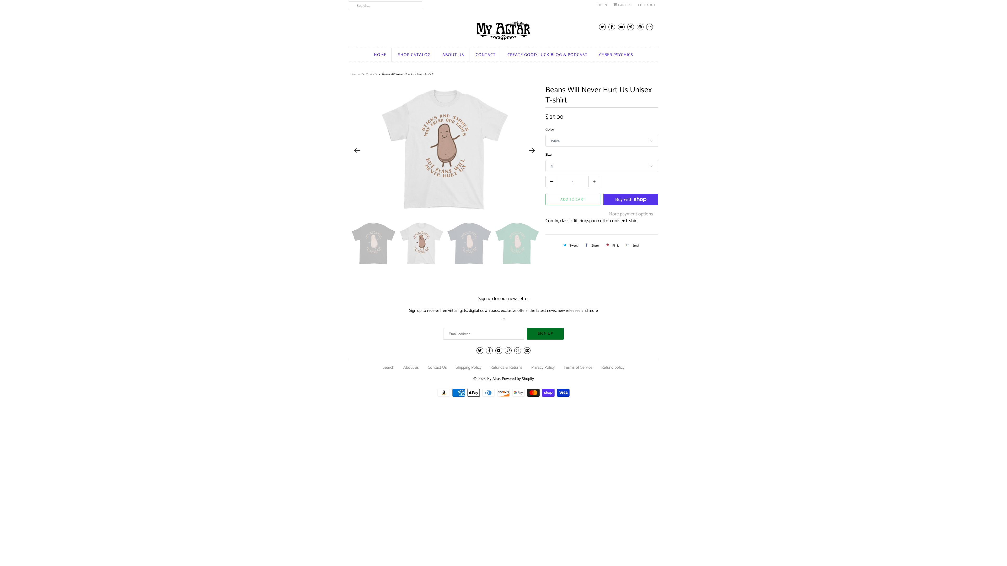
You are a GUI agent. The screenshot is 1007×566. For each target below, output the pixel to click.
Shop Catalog (414, 54)
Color (549, 130)
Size (548, 155)
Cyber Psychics (616, 54)
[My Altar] (503, 30)
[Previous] (357, 150)
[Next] (532, 150)
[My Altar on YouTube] (621, 27)
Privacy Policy (543, 367)
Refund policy (612, 367)
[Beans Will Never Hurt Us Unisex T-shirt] (444, 150)
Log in (601, 5)
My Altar (493, 378)
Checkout (647, 5)
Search (388, 367)
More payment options (631, 214)
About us (453, 54)
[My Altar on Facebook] (611, 27)
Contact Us (437, 367)
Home (380, 54)
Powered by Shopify (518, 378)
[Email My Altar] (649, 27)
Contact (486, 54)
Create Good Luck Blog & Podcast (547, 54)
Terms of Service (578, 367)
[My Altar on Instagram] (640, 27)
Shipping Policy (468, 367)
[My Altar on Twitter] (602, 27)
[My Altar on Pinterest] (630, 27)
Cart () (624, 5)
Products (371, 74)
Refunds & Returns (506, 367)
